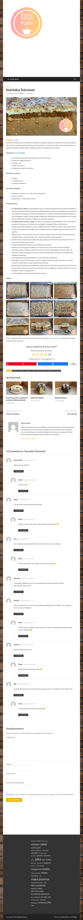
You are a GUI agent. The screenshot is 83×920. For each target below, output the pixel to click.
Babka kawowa (61, 398)
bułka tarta (44, 841)
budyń (38, 841)
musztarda (34, 876)
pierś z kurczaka (37, 891)
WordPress (65, 917)
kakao (48, 859)
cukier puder (36, 848)
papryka (34, 888)
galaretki (40, 855)
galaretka (33, 855)
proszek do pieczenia (40, 894)
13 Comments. (29, 93)
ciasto (17, 153)
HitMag (74, 917)
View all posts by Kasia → (29, 438)
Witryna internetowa (15, 783)
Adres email (11, 773)
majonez (47, 863)
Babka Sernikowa (37, 398)
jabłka (28, 370)
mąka (40, 876)
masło (58, 370)
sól (49, 897)
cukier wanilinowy (36, 850)
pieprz (40, 888)
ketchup (33, 863)
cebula (35, 844)
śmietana (34, 903)
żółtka (32, 905)
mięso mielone (35, 873)
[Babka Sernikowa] (42, 389)
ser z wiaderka (35, 897)
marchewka (40, 865)
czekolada (45, 850)
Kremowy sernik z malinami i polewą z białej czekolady (17, 399)
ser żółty (44, 897)
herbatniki (47, 855)
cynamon (21, 370)
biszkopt (33, 841)
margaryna (51, 370)
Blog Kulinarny (22, 917)
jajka (33, 370)
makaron (33, 865)
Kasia (21, 93)
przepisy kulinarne (54, 338)
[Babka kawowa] (66, 389)
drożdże (41, 853)
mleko (44, 872)
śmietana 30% (44, 902)
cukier (15, 370)
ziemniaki (43, 900)
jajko (43, 860)
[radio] (33, 355)
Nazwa (9, 764)
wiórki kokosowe (35, 900)
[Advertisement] (41, 62)
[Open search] (74, 79)
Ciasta (8, 86)
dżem (45, 853)
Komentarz (11, 737)
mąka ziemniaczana (37, 882)
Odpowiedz (18, 471)
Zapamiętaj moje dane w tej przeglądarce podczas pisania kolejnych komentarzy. (40, 794)
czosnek (34, 853)
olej (45, 882)
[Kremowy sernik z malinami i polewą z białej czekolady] (17, 389)
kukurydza (40, 863)
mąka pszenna (41, 370)
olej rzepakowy (38, 885)
